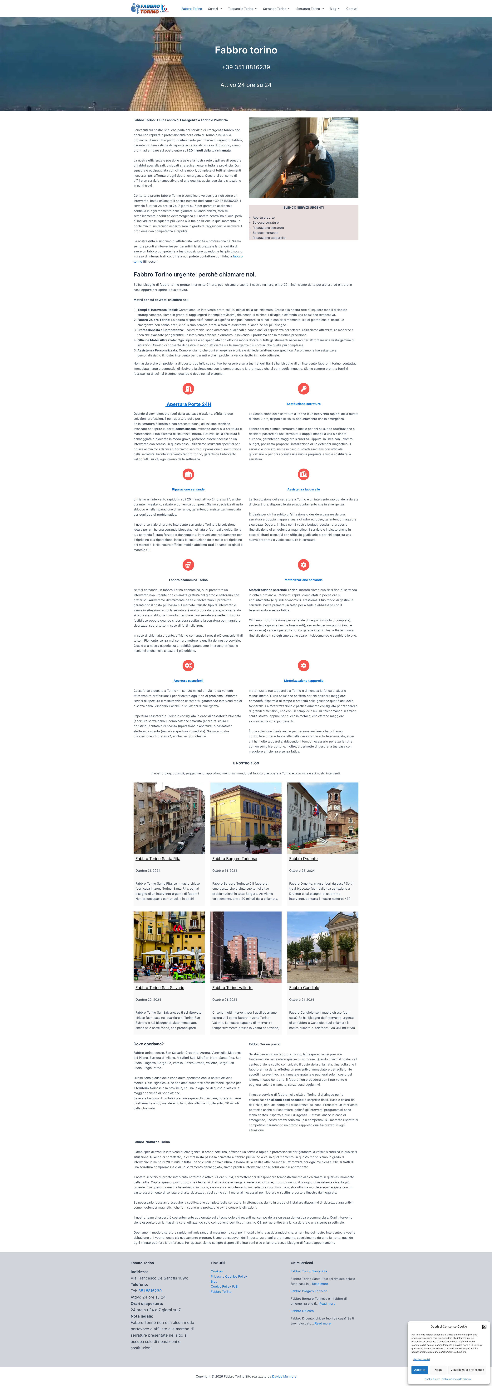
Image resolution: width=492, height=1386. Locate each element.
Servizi (213, 9)
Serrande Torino (274, 9)
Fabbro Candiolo (304, 987)
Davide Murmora (284, 1376)
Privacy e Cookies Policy (229, 1276)
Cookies (217, 1271)
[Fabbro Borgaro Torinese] (246, 818)
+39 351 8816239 (246, 67)
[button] (484, 1327)
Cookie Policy (432, 1379)
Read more (320, 1284)
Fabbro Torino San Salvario (159, 987)
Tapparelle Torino (240, 9)
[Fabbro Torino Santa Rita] (169, 818)
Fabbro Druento (303, 858)
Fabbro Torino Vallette (232, 987)
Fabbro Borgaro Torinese (234, 858)
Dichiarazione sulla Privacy (456, 1379)
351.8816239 (150, 1291)
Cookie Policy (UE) (225, 1286)
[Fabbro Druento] (322, 818)
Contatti (352, 9)
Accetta (420, 1370)
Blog (333, 9)
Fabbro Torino (191, 9)
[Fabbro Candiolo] (322, 947)
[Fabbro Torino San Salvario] (169, 947)
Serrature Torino (308, 9)
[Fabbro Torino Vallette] (246, 947)
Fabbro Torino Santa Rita (157, 858)
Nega (438, 1370)
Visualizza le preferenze (467, 1370)
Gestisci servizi (421, 1359)
